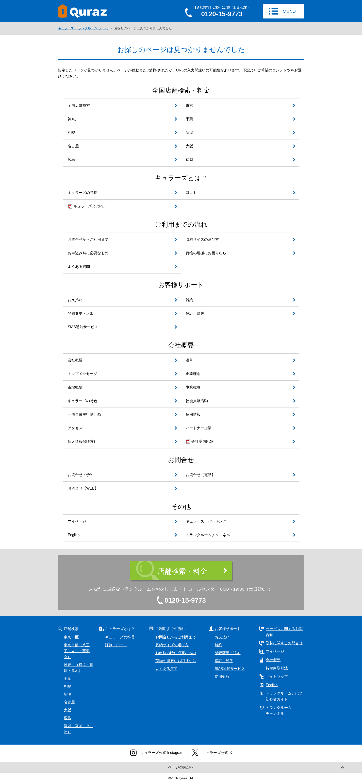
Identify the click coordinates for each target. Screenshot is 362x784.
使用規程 (222, 676)
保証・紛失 (224, 661)
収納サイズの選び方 (172, 645)
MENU (289, 11)
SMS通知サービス (230, 668)
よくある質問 (166, 668)
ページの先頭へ (181, 767)
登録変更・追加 (228, 653)
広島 (67, 718)
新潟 (67, 694)
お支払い (222, 637)
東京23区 (71, 637)
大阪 (67, 710)
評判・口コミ (116, 645)
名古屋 (69, 702)
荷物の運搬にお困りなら (175, 661)
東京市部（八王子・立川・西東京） (77, 651)
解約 (218, 645)
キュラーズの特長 (120, 637)
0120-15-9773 (185, 600)
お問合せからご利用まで (175, 637)
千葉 (67, 678)
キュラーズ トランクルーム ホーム (83, 28)
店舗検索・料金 (182, 571)
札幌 (67, 686)
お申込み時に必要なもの (175, 653)
